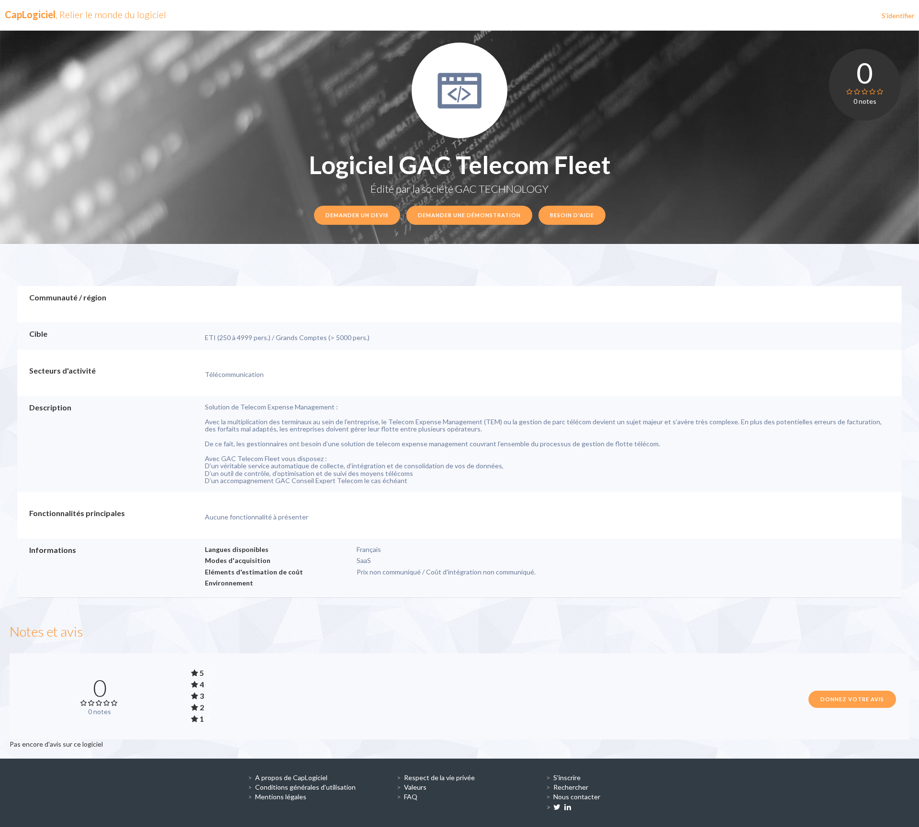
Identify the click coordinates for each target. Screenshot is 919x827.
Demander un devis (357, 215)
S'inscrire (567, 777)
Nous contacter (576, 797)
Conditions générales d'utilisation (305, 787)
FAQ (410, 797)
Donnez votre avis (852, 699)
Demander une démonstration (469, 215)
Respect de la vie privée (439, 777)
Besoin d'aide (572, 215)
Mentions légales (280, 797)
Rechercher (570, 787)
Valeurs (415, 787)
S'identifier (898, 15)
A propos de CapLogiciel (291, 777)
